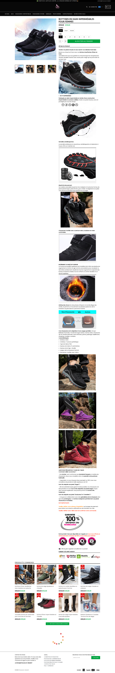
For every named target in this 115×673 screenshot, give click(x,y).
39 (79, 37)
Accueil (7, 13)
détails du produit (64, 46)
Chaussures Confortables (23, 13)
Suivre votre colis (79, 13)
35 (60, 37)
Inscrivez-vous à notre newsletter (84, 654)
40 (84, 37)
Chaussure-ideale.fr (24, 670)
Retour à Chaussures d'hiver (59, 623)
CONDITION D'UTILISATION (51, 657)
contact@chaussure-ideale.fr (104, 1)
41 (88, 37)
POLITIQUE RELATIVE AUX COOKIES (53, 662)
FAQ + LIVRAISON (48, 666)
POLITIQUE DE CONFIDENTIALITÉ (52, 658)
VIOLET (66, 30)
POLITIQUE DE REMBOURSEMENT (52, 660)
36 (65, 37)
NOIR (61, 30)
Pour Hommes (57, 13)
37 (70, 37)
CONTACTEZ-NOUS (67, 13)
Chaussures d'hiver (38, 13)
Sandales (48, 13)
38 (74, 37)
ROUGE (72, 30)
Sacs (12, 13)
